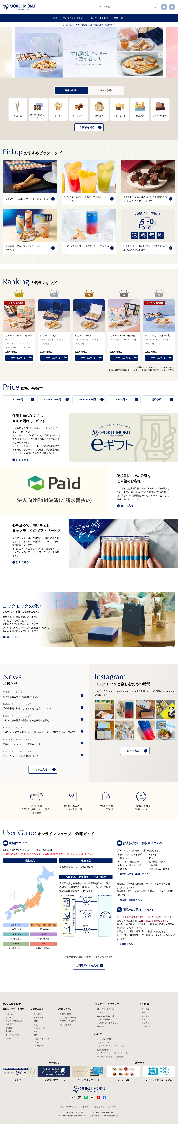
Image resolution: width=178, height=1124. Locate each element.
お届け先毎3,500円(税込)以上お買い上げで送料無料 (89, 25)
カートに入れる (18, 357)
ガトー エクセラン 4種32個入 (18, 337)
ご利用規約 (83, 1106)
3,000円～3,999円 (68, 1021)
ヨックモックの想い (106, 1009)
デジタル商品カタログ (107, 1019)
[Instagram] (73, 1097)
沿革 (144, 1019)
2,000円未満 (65, 1014)
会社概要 (145, 1009)
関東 (36, 1021)
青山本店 (38, 1014)
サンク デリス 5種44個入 (157, 335)
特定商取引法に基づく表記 (106, 1106)
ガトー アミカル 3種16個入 (123, 335)
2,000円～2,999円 (68, 1017)
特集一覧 (101, 1026)
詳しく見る (22, 459)
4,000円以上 (65, 1025)
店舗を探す (119, 18)
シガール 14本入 (83, 335)
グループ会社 (147, 1026)
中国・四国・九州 (41, 1039)
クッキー (9, 1017)
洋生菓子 (9, 1024)
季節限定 (9, 1028)
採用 (144, 1012)
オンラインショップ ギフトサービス (113, 1053)
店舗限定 (9, 1031)
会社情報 (144, 1004)
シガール (9, 1014)
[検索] (154, 7)
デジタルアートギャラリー (108, 1023)
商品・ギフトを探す (98, 18)
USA (36, 1042)
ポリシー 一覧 (66, 1106)
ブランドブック (104, 1012)
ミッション (146, 1016)
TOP (55, 18)
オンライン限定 (12, 1035)
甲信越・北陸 (39, 1028)
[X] (79, 1097)
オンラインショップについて (111, 1046)
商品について (105, 1042)
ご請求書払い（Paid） (160, 869)
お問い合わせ (103, 1050)
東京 (36, 1025)
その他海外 (39, 1046)
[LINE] (86, 1097)
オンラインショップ (73, 18)
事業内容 (145, 1023)
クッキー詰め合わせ (14, 1021)
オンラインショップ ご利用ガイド (112, 1057)
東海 (36, 1031)
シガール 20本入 (48, 335)
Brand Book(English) (106, 1016)
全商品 (8, 1038)
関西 (36, 1035)
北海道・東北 (39, 1017)
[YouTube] (98, 1097)
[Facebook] (92, 1097)
